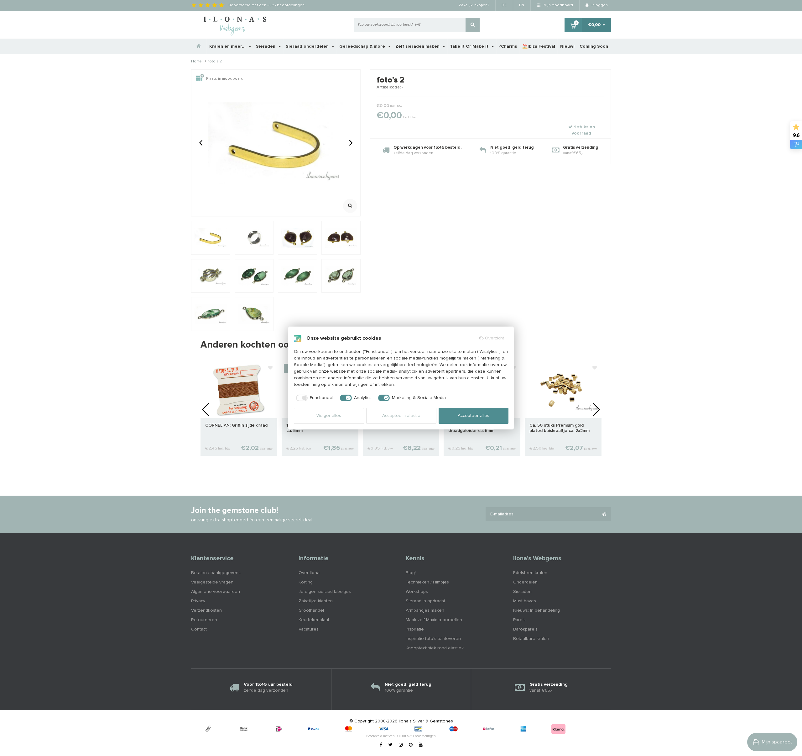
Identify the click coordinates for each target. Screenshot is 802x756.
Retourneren (204, 620)
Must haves (524, 601)
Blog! (411, 573)
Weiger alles (328, 415)
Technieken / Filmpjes (427, 582)
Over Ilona (309, 573)
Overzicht (494, 338)
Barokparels (525, 629)
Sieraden (266, 46)
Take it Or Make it (470, 46)
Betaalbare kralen (531, 638)
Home (196, 62)
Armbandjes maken (425, 610)
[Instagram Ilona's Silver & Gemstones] (401, 745)
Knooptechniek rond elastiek (435, 648)
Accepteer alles (473, 415)
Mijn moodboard (558, 5)
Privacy (198, 601)
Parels (519, 620)
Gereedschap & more (362, 46)
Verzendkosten (206, 610)
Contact (199, 629)
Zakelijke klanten (316, 601)
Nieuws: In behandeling (536, 610)
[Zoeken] (473, 25)
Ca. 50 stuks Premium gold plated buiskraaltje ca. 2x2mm (559, 428)
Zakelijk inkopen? (474, 5)
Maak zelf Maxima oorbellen (434, 620)
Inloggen (599, 5)
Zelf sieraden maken (418, 46)
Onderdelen (525, 582)
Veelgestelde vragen (212, 582)
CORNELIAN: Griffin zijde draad (236, 425)
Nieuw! (567, 46)
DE (504, 5)
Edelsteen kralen (530, 573)
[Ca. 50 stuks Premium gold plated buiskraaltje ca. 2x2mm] (563, 389)
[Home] (199, 46)
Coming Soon (594, 46)
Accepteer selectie (401, 415)
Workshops (417, 591)
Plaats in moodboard (224, 79)
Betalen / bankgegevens (216, 573)
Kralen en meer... (228, 46)
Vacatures (309, 629)
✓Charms (508, 46)
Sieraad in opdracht (425, 601)
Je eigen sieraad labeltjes (325, 591)
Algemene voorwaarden (215, 591)
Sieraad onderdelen (308, 46)
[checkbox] (314, 398)
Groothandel (311, 610)
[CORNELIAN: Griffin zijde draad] (238, 389)
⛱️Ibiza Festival (538, 46)
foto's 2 (215, 62)
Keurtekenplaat (314, 620)
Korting (306, 582)
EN (521, 5)
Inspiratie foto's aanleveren (433, 638)
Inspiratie (415, 629)
